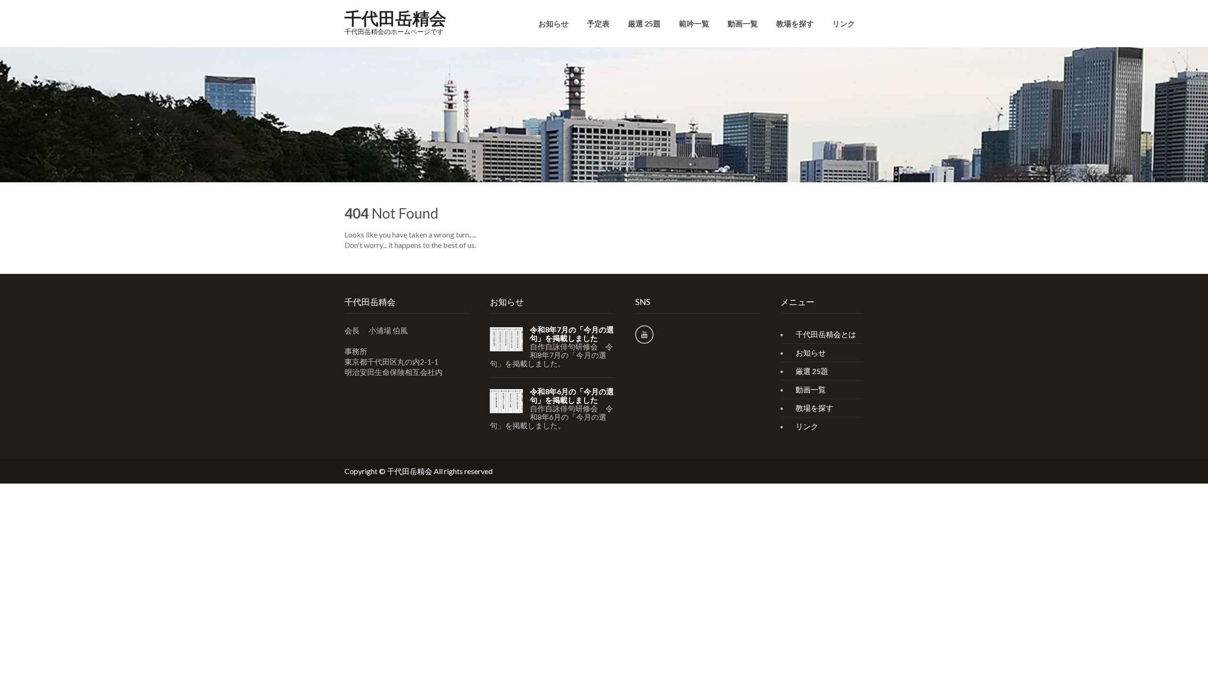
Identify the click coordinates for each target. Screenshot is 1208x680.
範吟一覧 (694, 23)
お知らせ (553, 23)
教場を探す (795, 23)
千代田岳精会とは (826, 334)
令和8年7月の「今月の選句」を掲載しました (572, 333)
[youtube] (644, 334)
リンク (843, 23)
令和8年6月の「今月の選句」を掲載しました (572, 395)
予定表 (598, 23)
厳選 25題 (644, 23)
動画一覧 (743, 23)
